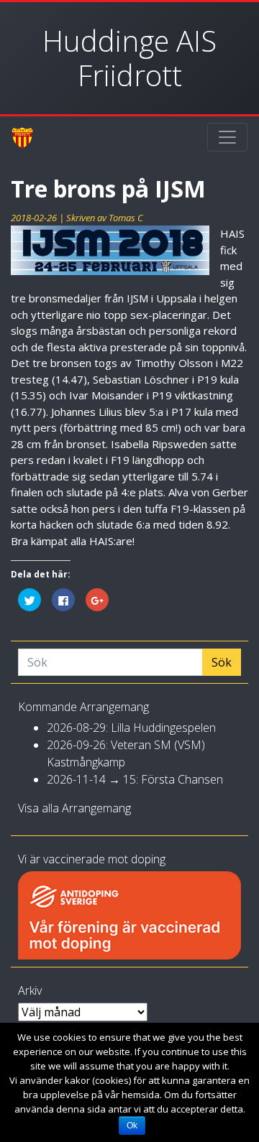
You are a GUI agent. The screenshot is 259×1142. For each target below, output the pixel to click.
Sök (222, 662)
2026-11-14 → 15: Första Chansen (135, 779)
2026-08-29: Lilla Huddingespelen (131, 727)
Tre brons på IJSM (108, 188)
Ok (132, 1125)
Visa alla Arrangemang (74, 808)
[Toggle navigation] (227, 137)
